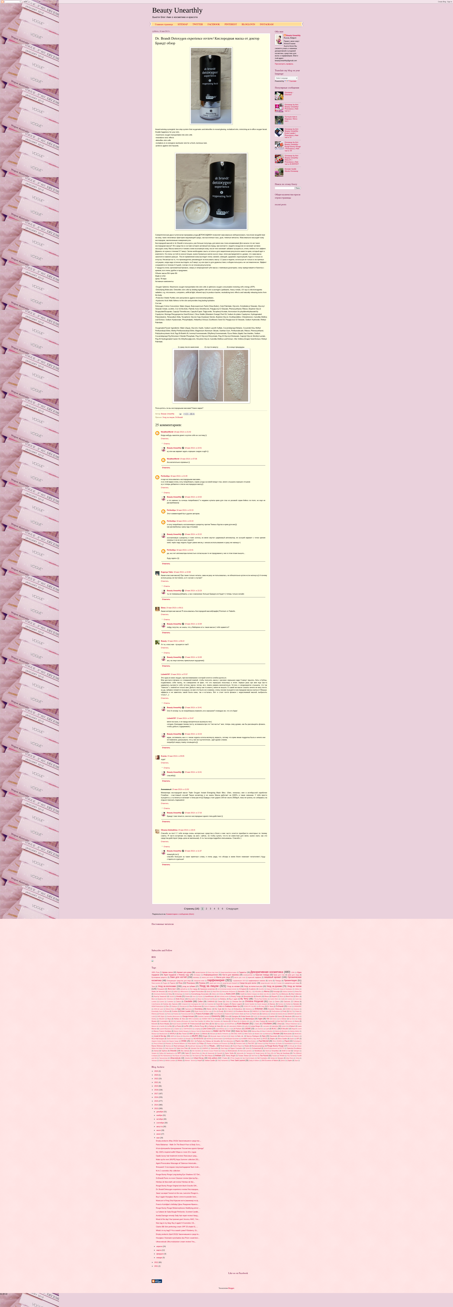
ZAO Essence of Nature (270, 1060)
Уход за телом (294, 986)
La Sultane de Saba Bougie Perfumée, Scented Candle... (177, 1212)
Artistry (221, 994)
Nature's (296, 1036)
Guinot (279, 1016)
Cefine (200, 1001)
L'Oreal (279, 1024)
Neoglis (188, 1038)
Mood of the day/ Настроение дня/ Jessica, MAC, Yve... (178, 1219)
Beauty (164, 641)
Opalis (292, 1038)
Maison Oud (195, 1031)
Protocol (260, 1043)
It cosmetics (163, 1021)
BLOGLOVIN (248, 24)
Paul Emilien (252, 1041)
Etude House (199, 1011)
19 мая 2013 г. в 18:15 (186, 830)
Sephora (164, 1051)
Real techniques (179, 1046)
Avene (187, 996)
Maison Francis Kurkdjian (162, 1031)
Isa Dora (292, 1019)
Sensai (156, 1051)
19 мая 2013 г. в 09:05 (175, 756)
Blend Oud (289, 996)
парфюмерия (215, 980)
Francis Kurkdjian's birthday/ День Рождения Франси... (177, 1204)
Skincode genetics (246, 1051)
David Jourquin (262, 1004)
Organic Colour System (159, 1041)
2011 (156, 1266)
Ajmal (208, 991)
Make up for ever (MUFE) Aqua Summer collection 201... (178, 1159)
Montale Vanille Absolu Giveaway (291, 170)
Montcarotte (288, 1034)
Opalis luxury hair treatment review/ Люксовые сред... (177, 1156)
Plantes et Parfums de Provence (217, 1043)
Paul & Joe (239, 1041)
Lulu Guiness (259, 1028)
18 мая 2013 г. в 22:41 (184, 550)
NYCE (265, 1039)
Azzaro (200, 996)
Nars (264, 1036)
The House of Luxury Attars (181, 1055)
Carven (161, 1001)
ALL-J (251, 991)
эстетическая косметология (227, 989)
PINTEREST (231, 24)
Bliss (297, 996)
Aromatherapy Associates (200, 994)
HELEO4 (162, 1019)
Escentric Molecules (275, 1009)
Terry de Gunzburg (282, 1053)
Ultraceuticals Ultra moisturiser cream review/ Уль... (176, 1242)
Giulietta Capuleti (203, 1016)
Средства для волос (248, 983)
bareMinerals (209, 996)
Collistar (296, 1001)
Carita (283, 999)
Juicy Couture (260, 1021)
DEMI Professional (158, 1006)
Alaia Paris (216, 991)
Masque (154, 1033)
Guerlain (272, 1016)
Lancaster (266, 1026)
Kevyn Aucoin (176, 1024)
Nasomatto (273, 1036)
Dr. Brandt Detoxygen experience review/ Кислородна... (177, 1189)
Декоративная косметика (266, 971)
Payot (287, 1041)
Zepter (289, 1060)
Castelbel (170, 1001)
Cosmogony (194, 1004)
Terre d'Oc (270, 1053)
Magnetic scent (296, 1028)
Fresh (248, 1014)
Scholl (247, 1048)
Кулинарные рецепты (159, 977)
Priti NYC (251, 1043)
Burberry (223, 999)
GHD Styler (160, 1016)
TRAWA (282, 1055)
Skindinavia (258, 1051)
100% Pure (155, 972)
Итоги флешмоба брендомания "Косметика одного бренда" (180, 1148)
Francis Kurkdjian (202, 1014)
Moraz (178, 1036)
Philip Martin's (192, 1043)
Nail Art (225, 1036)
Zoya (296, 1060)
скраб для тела (215, 983)
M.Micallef (284, 1029)
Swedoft (219, 1053)
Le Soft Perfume (187, 1028)
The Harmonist (165, 1055)
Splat (187, 1053)
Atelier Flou (275, 994)
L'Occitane (267, 1023)
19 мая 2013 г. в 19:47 (185, 718)
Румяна (202, 983)
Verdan (272, 1058)
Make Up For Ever (222, 1031)
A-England (242, 989)
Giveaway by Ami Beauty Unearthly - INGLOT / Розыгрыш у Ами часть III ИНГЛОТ (292, 160)
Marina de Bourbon (281, 1031)
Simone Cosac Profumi (211, 1051)
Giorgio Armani (188, 1016)
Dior (167, 1006)
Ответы (167, 444)
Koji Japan (220, 1024)
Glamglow (234, 1016)
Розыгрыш (191, 983)
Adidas (297, 989)
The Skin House (206, 1056)
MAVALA (173, 1034)
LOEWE (247, 1029)
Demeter (296, 1004)
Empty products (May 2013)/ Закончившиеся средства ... (178, 1141)
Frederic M (228, 1014)
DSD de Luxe (158, 1009)
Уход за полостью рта (253, 986)
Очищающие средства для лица (179, 981)
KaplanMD (271, 1021)
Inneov (274, 1019)
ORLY (192, 1041)
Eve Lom (208, 1011)
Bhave (266, 996)
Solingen (296, 1051)
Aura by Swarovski (160, 996)
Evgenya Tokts (167, 572)
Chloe (227, 1001)
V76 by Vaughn (235, 1058)
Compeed (184, 1004)
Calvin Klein (274, 999)
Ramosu (168, 1046)
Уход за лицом (168, 417)
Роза (180, 983)
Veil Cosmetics (262, 1058)
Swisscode (240, 1053)
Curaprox (226, 1004)
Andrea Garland (287, 991)
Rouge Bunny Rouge (275, 1046)
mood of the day (160, 1036)
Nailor (233, 1036)
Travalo (274, 1055)
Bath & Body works (223, 996)
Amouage (276, 991)
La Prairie (178, 1026)
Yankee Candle (210, 1060)
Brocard (215, 999)
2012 (156, 1262)
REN (205, 1046)
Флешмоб (160, 989)
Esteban (175, 1011)
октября (159, 1119)
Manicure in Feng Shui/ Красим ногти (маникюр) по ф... (177, 1201)
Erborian (259, 1009)
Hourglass (218, 1019)
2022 (156, 1079)
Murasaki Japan (215, 1036)
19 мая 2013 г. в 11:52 (180, 789)
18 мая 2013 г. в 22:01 (193, 448)
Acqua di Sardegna (286, 989)
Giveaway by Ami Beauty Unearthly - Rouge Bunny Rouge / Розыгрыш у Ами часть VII (293, 146)
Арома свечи (167, 972)
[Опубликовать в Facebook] (191, 414)
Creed (218, 1004)
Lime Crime (207, 1029)
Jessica (225, 1021)
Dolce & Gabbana (210, 1006)
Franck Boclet (218, 1014)
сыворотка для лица (291, 983)
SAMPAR (205, 1048)
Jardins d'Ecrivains (182, 1021)
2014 (156, 1105)
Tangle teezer (260, 1053)
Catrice (178, 1001)
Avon (194, 996)
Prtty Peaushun (270, 1043)
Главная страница (164, 24)
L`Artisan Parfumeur (290, 1024)
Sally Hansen (169, 1048)
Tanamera (249, 1053)
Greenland (263, 1016)
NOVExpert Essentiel (232, 1038)
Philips (201, 1043)
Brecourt (207, 999)
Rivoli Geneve (225, 1046)
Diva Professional (195, 1006)
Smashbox (275, 1051)
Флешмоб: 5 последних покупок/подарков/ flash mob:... (178, 1167)
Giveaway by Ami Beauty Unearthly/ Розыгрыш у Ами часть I (291, 108)
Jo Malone (243, 1021)
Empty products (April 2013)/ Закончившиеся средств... (178, 1234)
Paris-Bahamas (228, 1041)
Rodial (247, 1046)
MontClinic (298, 1033)
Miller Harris (248, 1033)
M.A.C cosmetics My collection (168, 1171)
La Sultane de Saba (213, 1026)
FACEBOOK (214, 24)
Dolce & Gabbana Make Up (229, 1006)
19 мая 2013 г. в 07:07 (179, 674)
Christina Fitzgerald (254, 1001)
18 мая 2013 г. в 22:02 (193, 497)
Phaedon (168, 1043)
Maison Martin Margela (181, 1031)
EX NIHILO (229, 1011)
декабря (160, 1112)
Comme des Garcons (170, 1004)
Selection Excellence (294, 1048)
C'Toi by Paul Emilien (260, 999)
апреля (159, 1246)
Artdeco (214, 994)
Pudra (280, 1043)
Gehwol (273, 1014)
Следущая (232, 908)
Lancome (275, 1026)
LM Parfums (237, 1029)
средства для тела (267, 983)
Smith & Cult (286, 1051)
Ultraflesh (188, 1058)
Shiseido (173, 1051)
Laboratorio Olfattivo (235, 1026)
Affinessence (184, 991)
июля (158, 1130)
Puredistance (288, 1043)
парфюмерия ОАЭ (239, 980)
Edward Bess (170, 1009)
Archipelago (178, 994)
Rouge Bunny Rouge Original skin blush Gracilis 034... (177, 1186)
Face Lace (265, 1011)
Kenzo (297, 1021)
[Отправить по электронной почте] (184, 414)
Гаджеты (242, 972)
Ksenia (164, 756)
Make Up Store (241, 1031)
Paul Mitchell (263, 1041)
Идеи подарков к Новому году (176, 975)
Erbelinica (248, 1009)
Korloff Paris (231, 1024)
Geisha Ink (281, 1014)
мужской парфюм (254, 977)
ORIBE (184, 1041)
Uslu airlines (212, 1058)
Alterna (266, 991)
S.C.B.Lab (291, 1046)
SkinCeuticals (232, 1051)
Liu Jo (229, 1028)
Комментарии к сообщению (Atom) (180, 914)
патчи (270, 981)
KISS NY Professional (191, 1024)
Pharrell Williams (179, 1043)
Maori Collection (267, 1031)
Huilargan (228, 1019)
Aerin (169, 991)
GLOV (255, 1016)
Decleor (280, 1004)
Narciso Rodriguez (253, 1036)
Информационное (210, 975)
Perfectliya (165, 476)
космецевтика (247, 975)
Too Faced (264, 1056)
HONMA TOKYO (207, 1019)
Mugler (205, 1036)
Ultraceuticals (175, 1058)
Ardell (187, 994)
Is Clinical (282, 1019)
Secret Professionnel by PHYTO (274, 1048)
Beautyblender (248, 996)
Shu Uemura (185, 1051)
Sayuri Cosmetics (236, 1048)
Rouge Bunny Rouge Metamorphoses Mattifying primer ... (178, 1208)
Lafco (246, 1026)
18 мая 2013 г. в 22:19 (184, 510)
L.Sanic (256, 1024)
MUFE (195, 1036)
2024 (156, 1071)
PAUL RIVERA (277, 1041)
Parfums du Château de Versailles (208, 1041)
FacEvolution (276, 1011)
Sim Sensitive (196, 1051)
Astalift (242, 994)
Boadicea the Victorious (165, 999)
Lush (267, 1029)
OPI (297, 1039)
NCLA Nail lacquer (158, 1039)
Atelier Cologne (252, 994)
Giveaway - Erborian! (289, 94)
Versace (280, 1058)
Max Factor (183, 1034)
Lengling (197, 1028)
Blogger (231, 1288)
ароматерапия (200, 972)
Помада (278, 981)
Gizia (227, 1016)
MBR (191, 1034)
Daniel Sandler (250, 1004)
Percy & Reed (158, 1043)
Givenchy (215, 1016)
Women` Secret (190, 1060)
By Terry (244, 999)
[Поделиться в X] (189, 414)
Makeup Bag (255, 1031)
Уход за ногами (233, 986)
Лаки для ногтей (178, 977)
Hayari (297, 1016)
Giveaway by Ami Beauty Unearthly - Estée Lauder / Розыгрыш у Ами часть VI (292, 133)
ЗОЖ (292, 972)
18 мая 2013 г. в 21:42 (182, 432)
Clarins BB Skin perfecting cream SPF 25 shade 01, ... (177, 1227)
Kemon (289, 1021)
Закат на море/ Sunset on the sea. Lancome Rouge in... (177, 1193)
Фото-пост (172, 989)
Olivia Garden (282, 1039)
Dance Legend (237, 1004)
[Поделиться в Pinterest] (193, 414)
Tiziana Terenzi (243, 1056)
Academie (252, 989)
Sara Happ (224, 1048)
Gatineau (265, 1014)
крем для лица (293, 975)
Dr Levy (261, 1006)
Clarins (277, 1001)
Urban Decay (198, 1058)
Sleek (267, 1051)
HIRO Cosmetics (193, 1019)
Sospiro (154, 1053)
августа (159, 1126)
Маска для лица (223, 977)
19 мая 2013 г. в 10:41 (193, 707)
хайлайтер (183, 989)
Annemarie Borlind (160, 994)
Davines (272, 1004)
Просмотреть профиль (284, 64)
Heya (169, 1019)
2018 (156, 1090)
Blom (153, 999)
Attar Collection (296, 994)
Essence (296, 1009)
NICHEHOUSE (198, 1039)
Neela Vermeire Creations (175, 1038)
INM (267, 1019)
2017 (156, 1094)
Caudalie (188, 1001)
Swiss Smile (229, 1053)
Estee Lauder (185, 1011)
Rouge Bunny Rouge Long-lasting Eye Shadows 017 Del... (178, 1174)
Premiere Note (240, 1043)
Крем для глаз (279, 975)
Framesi (176, 1014)
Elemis (209, 1009)
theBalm (218, 1056)
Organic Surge (173, 1041)
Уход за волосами (167, 986)
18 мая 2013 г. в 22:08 (182, 572)
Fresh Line (255, 1014)
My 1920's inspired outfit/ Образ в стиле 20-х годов (176, 1152)
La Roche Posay (198, 1026)
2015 (156, 1101)
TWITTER (198, 24)
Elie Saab (218, 1009)
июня (158, 1134)
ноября (159, 1115)
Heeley (154, 1019)
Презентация (290, 980)
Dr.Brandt (179, 417)
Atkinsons (284, 994)
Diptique (174, 1006)
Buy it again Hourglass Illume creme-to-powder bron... (176, 1197)
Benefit (258, 996)
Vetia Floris (289, 1058)
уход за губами (188, 986)
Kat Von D (281, 1021)
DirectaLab (183, 1006)
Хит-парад (193, 989)
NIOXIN (208, 1038)
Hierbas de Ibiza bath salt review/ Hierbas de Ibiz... (175, 1182)
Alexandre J (242, 991)
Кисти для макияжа (230, 975)
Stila (203, 1053)
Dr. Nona (270, 1006)
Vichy (297, 1058)
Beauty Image (236, 996)
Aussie (172, 996)
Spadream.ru (170, 1053)
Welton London (170, 1060)
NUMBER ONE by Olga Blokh (250, 1038)
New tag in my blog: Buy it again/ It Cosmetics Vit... (175, 1223)
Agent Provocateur (197, 991)
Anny (170, 994)
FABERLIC (255, 1011)
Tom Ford (254, 1055)
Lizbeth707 (165, 674)
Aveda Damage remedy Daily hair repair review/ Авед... (177, 1216)
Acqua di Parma (271, 989)
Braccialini (191, 999)
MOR (172, 1036)
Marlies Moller (294, 1031)
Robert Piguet (237, 1046)
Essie (167, 1011)
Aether (176, 991)
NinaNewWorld (167, 432)
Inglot (260, 1019)
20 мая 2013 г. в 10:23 (193, 734)
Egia (179, 1009)
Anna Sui (298, 991)
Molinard (268, 1033)
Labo (224, 1026)
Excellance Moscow (242, 1011)
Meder (198, 1033)
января (159, 1258)
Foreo (169, 1014)
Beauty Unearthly (177, 10)
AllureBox (258, 991)
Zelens (283, 1060)
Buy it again (233, 999)
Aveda (178, 996)
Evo (215, 1011)
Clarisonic (287, 1001)
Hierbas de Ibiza (179, 1019)
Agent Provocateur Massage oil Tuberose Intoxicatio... (176, 1163)
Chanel (220, 1001)
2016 (156, 1097)
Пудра (165, 983)
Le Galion (176, 1028)
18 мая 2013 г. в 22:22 (193, 534)
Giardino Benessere (173, 1016)
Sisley (223, 1051)
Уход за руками (274, 986)
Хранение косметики (207, 989)
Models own (259, 1033)
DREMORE (297, 1006)
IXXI (172, 1021)
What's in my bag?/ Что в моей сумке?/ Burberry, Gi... (177, 1230)
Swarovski (211, 1053)
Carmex (289, 999)
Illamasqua (249, 1019)
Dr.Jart (289, 1006)
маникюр (196, 977)
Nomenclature (218, 1038)
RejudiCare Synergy (194, 1046)
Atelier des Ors (264, 994)
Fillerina (154, 1014)
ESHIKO (288, 1009)
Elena (163, 608)
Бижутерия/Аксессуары (228, 972)
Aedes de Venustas (158, 991)
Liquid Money (220, 1028)
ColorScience (156, 1004)
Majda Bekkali (206, 1031)
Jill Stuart (234, 1021)
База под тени (213, 972)
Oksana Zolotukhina (169, 830)
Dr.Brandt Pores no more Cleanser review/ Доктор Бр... (177, 1178)
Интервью (197, 975)
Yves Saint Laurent (237, 1060)
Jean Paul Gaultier (197, 1021)
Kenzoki (154, 1024)
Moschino (186, 1036)
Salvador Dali (195, 1048)
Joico (251, 1021)
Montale (276, 1034)
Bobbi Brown (180, 999)
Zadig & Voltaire (254, 1060)
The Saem (195, 1055)
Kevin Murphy (164, 1024)
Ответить (165, 439)
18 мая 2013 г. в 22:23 (193, 591)
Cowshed (210, 1004)
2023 (156, 1075)
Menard (212, 1033)
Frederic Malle (238, 1014)
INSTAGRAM (266, 24)
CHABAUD (211, 1001)
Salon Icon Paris (182, 1048)
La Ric (186, 1026)
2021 (156, 1082)
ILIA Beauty (238, 1019)
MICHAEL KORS (236, 1033)
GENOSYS (290, 1014)
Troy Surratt (290, 1055)
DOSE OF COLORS (250, 1006)
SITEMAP (183, 24)
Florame (162, 1014)
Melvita (204, 1034)
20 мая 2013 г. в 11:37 (193, 851)
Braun (200, 999)
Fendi (284, 1011)
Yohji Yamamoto (223, 1060)
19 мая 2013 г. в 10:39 (193, 624)
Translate (292, 81)
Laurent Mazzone (165, 1028)
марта (159, 1250)
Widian (180, 1060)
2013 (156, 1108)
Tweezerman (163, 1058)
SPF (179, 1053)
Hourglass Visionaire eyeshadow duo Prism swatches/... (177, 1238)
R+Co (297, 1043)
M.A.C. (274, 1029)
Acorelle (261, 989)
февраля (160, 1254)
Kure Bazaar (243, 1023)
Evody (221, 1011)
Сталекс (279, 983)
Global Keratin (246, 1016)
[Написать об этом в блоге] (187, 414)
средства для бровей (229, 983)
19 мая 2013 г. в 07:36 (188, 459)
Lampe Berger (255, 1026)
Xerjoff (199, 1060)
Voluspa (154, 1060)
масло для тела (239, 977)
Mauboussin (163, 1033)
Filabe (297, 1011)
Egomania (188, 1009)
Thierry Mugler (230, 1056)
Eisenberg (198, 1009)
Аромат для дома (184, 972)
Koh (213, 1024)
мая (158, 1138)
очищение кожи (199, 980)
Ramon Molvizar (157, 1046)
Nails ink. (240, 1036)
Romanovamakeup (258, 1046)
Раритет (173, 983)
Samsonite (214, 1048)
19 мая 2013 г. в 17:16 (193, 813)
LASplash (291, 1026)
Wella (161, 1060)
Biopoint (274, 996)
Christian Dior (237, 1001)
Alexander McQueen (228, 991)
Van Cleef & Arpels (249, 1058)
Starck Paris (195, 1053)
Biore (281, 996)
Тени (153, 986)
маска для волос (207, 977)
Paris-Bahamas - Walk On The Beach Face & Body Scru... (178, 1145)
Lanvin (283, 1026)
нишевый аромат (272, 977)
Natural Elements (285, 1036)
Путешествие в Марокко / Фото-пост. (291, 119)
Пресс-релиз (156, 983)
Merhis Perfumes (223, 1033)
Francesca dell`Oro (187, 1014)
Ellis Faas (227, 1009)
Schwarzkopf (256, 1048)
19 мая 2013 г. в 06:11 (174, 608)
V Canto (224, 1058)
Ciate (270, 1001)
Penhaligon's (297, 1041)
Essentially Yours (157, 1011)
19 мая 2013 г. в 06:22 (175, 641)
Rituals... (212, 1046)
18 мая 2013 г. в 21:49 (178, 476)
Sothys (161, 1053)
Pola (231, 1043)
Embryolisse (238, 1009)
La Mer (169, 1026)
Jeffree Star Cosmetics (213, 1021)
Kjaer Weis (205, 1024)
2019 (156, 1086)
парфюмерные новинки (256, 981)
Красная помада (262, 975)
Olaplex (272, 1039)
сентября (160, 1123)
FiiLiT (291, 1011)
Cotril (202, 1004)
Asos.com (230, 994)
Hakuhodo (288, 1016)
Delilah (288, 1004)
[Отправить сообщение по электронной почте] (180, 414)
